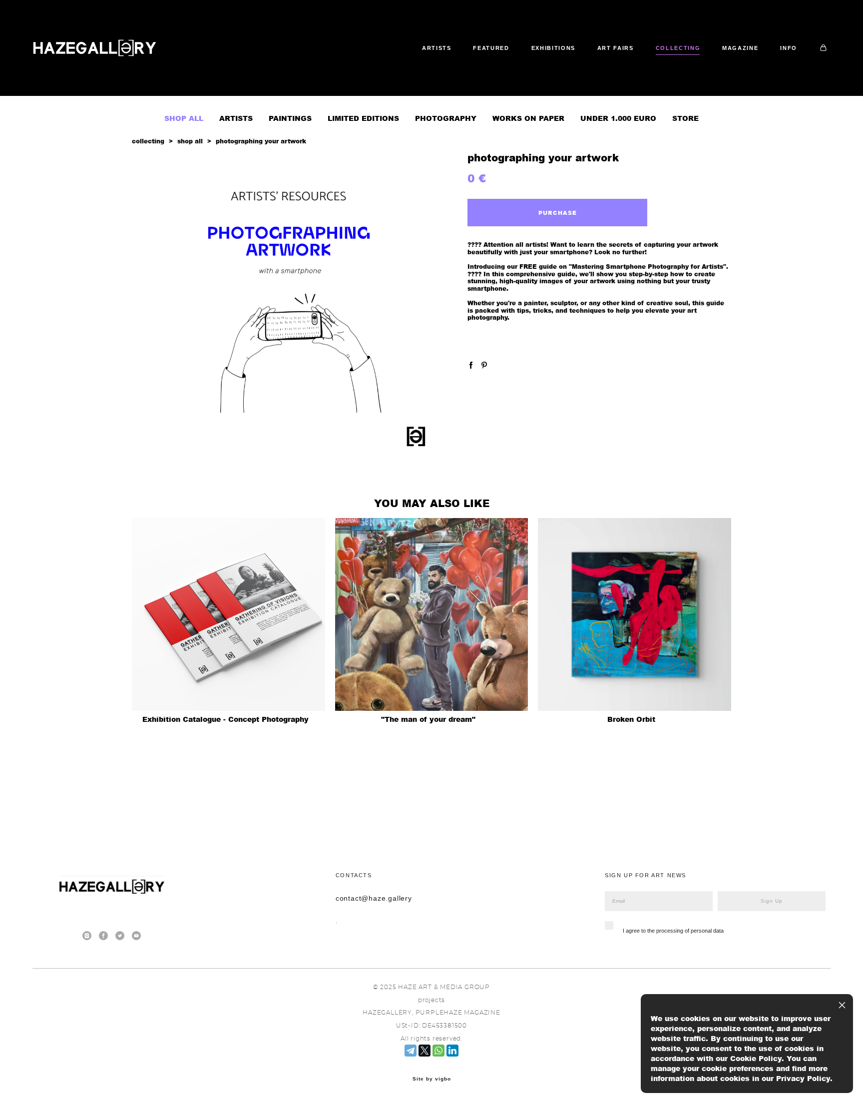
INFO (788, 48)
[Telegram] (411, 1051)
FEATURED (491, 48)
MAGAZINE (740, 48)
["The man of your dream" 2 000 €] (431, 614)
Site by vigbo (432, 1079)
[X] (425, 1051)
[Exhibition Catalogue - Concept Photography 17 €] (228, 614)
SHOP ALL (183, 118)
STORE (685, 118)
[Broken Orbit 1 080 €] (634, 614)
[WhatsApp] (438, 1051)
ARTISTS (436, 48)
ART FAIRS (615, 48)
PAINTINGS (290, 118)
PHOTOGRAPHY (445, 118)
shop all (190, 141)
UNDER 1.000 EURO (618, 118)
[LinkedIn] (452, 1051)
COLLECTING (678, 48)
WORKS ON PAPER (528, 118)
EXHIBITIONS (553, 48)
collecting (148, 141)
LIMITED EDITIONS (363, 118)
